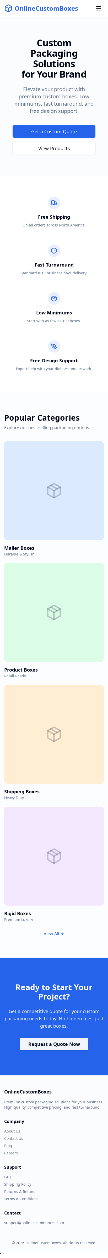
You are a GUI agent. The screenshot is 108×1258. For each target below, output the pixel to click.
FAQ (7, 1176)
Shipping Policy (17, 1184)
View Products (54, 148)
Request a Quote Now (54, 1044)
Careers (11, 1152)
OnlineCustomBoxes (46, 8)
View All (51, 934)
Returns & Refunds (20, 1191)
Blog (8, 1145)
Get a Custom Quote (54, 131)
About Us (12, 1131)
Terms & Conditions (21, 1198)
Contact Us (13, 1138)
